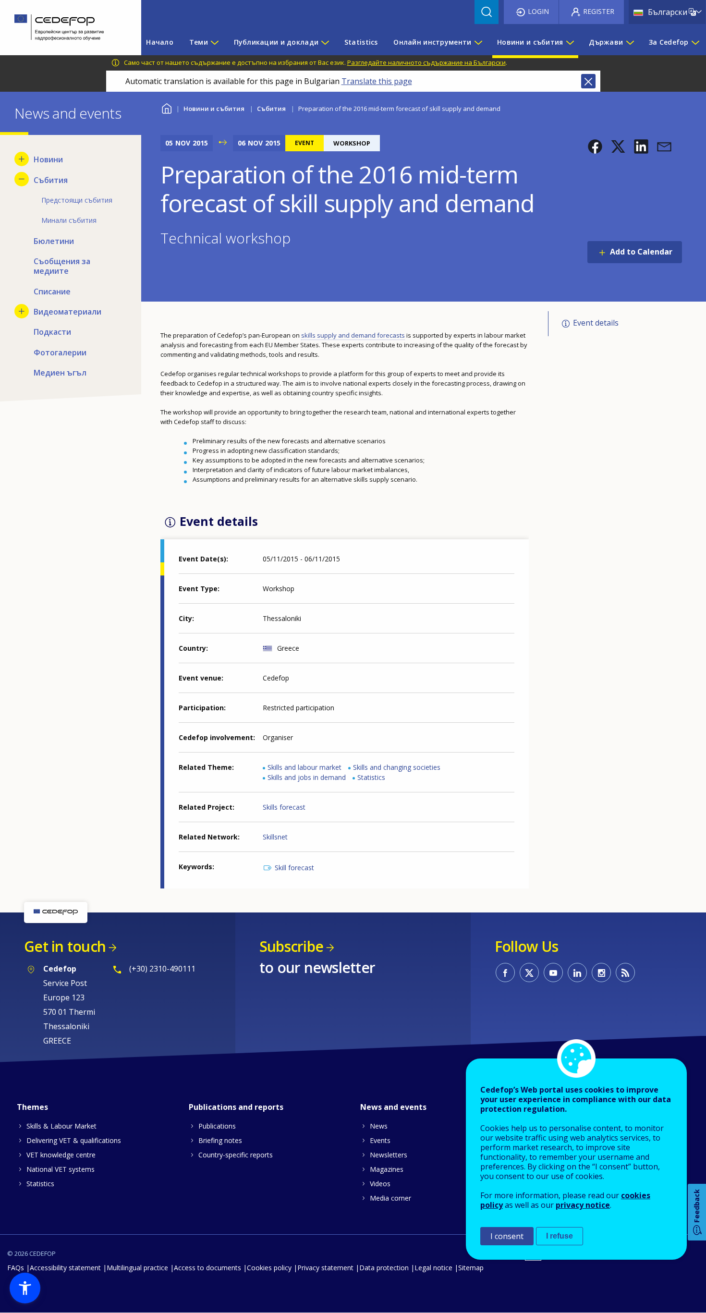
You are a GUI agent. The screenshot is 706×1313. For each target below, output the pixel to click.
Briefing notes (220, 1140)
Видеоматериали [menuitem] (67, 311)
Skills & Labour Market (61, 1126)
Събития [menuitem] (51, 180)
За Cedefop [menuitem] (669, 42)
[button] (595, 146)
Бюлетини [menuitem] (54, 241)
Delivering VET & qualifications (73, 1140)
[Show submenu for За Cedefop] (695, 42)
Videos (380, 1183)
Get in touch (65, 946)
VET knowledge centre (61, 1154)
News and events (393, 1107)
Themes (32, 1107)
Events (380, 1140)
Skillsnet (275, 836)
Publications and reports (236, 1107)
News (379, 1126)
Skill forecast (294, 867)
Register (598, 11)
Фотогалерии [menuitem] (60, 352)
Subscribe (291, 946)
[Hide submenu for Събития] (21, 179)
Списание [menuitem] (52, 291)
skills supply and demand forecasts (353, 335)
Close (588, 81)
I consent (506, 1236)
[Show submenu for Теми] (214, 42)
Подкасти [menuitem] (52, 332)
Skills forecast (284, 807)
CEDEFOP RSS (625, 972)
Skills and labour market (304, 767)
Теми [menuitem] (198, 42)
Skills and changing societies (396, 767)
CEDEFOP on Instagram (601, 972)
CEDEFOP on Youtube (553, 972)
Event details (596, 323)
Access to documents (207, 1267)
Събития (271, 108)
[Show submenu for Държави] (629, 42)
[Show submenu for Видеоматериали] (21, 311)
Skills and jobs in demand (307, 777)
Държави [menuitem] (606, 42)
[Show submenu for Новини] (21, 159)
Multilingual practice (137, 1267)
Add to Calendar (641, 251)
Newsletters (388, 1154)
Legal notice (433, 1267)
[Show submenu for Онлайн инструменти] (478, 42)
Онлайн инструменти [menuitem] (432, 42)
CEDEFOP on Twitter (529, 972)
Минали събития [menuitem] (69, 220)
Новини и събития (213, 108)
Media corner (390, 1198)
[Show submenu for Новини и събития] (569, 42)
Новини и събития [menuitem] (530, 42)
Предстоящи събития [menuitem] (76, 200)
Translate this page (376, 81)
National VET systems (60, 1169)
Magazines (386, 1169)
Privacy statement (325, 1267)
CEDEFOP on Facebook (505, 972)
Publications (217, 1126)
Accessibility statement (65, 1267)
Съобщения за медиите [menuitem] (62, 266)
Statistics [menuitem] (361, 42)
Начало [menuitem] (159, 42)
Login (538, 11)
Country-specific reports (235, 1154)
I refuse (559, 1236)
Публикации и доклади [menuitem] (276, 42)
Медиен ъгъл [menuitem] (60, 372)
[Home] (63, 27)
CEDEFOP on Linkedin (577, 972)
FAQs (15, 1267)
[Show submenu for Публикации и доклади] (324, 42)
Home (166, 107)
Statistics (371, 777)
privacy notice (583, 1205)
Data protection (384, 1267)
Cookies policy (269, 1267)
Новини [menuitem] (48, 159)
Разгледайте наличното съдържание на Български (426, 62)
